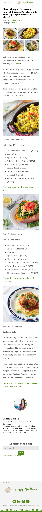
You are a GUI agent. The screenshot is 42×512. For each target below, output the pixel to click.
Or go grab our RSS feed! (12, 455)
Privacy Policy (36, 505)
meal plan (15, 64)
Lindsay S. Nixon (16, 20)
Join (21, 453)
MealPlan (14, 23)
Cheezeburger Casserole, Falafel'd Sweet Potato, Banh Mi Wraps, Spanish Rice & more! (20, 13)
